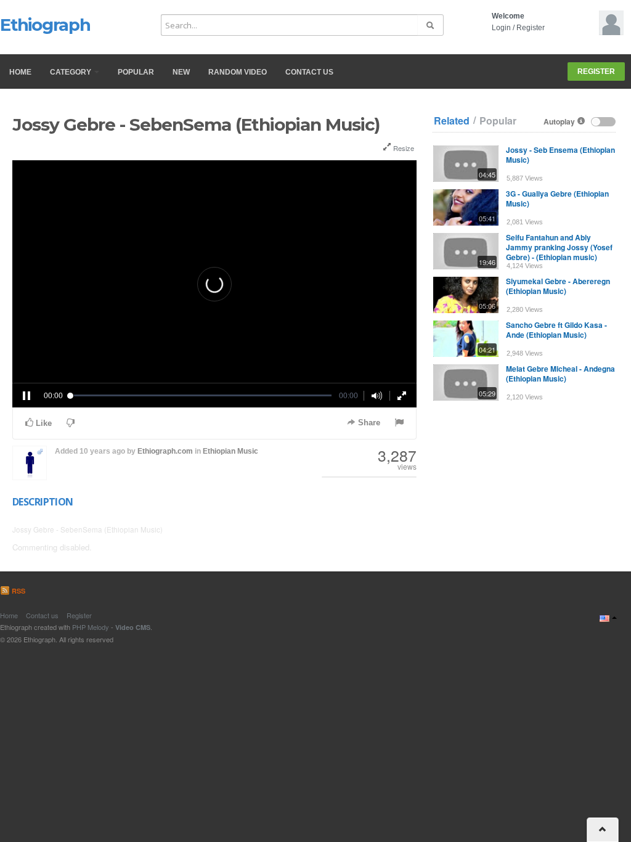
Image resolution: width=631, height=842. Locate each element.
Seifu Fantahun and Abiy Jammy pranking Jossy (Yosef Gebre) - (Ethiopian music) (559, 247)
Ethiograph (45, 24)
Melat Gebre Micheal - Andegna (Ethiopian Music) (560, 373)
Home (20, 72)
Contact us (309, 72)
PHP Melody (90, 627)
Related (452, 121)
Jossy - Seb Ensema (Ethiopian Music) (560, 154)
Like (42, 423)
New (181, 72)
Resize (402, 148)
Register (530, 27)
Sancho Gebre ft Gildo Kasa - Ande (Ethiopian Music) (556, 329)
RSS (17, 590)
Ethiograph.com (165, 451)
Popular (136, 72)
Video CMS (132, 627)
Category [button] (71, 72)
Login (501, 27)
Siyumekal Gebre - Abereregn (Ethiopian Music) (558, 286)
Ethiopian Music (230, 451)
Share (368, 422)
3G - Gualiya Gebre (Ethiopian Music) (557, 198)
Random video (237, 72)
